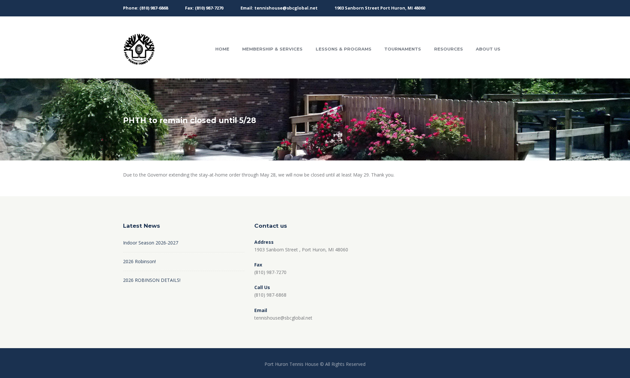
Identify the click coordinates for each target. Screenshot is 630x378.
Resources (448, 49)
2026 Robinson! (139, 261)
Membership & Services (272, 49)
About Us (488, 49)
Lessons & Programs (343, 49)
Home (222, 49)
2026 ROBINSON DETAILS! (151, 280)
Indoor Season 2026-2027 (150, 243)
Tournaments (402, 49)
